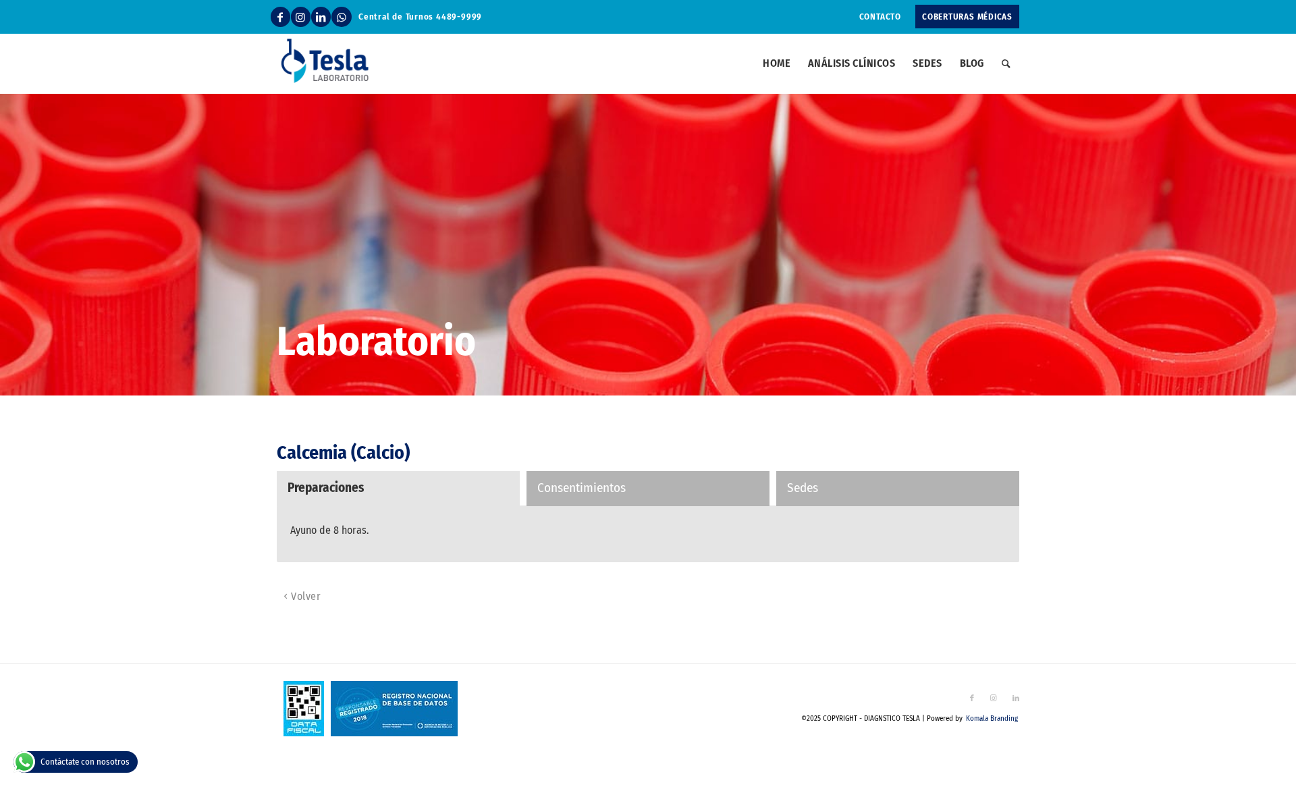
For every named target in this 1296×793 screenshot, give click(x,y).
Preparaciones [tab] (326, 487)
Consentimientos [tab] (581, 487)
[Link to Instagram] (300, 17)
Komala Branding (992, 718)
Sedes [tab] (802, 487)
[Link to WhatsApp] (341, 17)
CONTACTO (880, 16)
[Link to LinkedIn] (321, 17)
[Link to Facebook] (280, 17)
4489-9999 (459, 16)
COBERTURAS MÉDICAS (967, 16)
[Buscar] (1006, 63)
